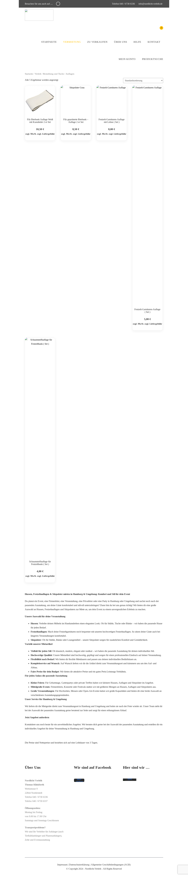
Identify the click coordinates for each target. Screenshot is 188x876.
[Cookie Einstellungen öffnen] (6, 872)
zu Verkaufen (97, 42)
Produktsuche (152, 59)
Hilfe (137, 42)
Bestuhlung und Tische (53, 74)
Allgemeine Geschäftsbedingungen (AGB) (111, 864)
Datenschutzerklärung (79, 864)
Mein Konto (127, 59)
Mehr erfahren (79, 780)
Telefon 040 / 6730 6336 (123, 3)
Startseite (49, 42)
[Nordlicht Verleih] (39, 15)
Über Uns (120, 42)
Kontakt (154, 42)
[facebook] (58, 4)
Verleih (38, 74)
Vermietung (72, 42)
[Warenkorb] (159, 30)
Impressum (62, 864)
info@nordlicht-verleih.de (150, 3)
